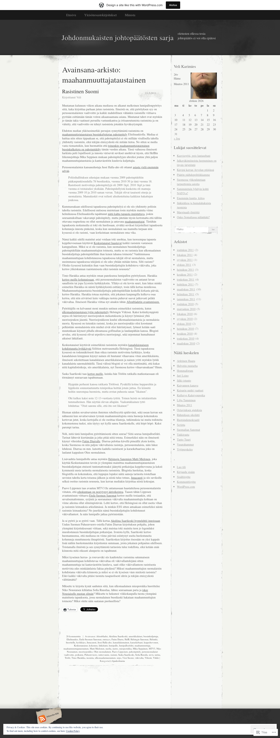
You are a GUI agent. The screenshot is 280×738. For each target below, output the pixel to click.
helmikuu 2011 (185, 294)
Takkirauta (183, 435)
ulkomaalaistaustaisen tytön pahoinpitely (85, 312)
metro (115, 648)
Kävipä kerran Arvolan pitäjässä (195, 170)
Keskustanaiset (81, 645)
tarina (157, 654)
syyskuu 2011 (185, 260)
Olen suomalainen (102, 651)
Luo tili (181, 467)
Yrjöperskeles (185, 449)
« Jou (177, 138)
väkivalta (139, 657)
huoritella (70, 642)
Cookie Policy (73, 730)
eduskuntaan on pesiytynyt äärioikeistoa (100, 492)
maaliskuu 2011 (186, 289)
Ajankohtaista (118, 660)
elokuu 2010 (184, 324)
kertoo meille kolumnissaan (78, 279)
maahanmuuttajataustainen (76, 648)
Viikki (156, 657)
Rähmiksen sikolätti (188, 415)
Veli (78, 97)
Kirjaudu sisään (186, 472)
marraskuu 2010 (186, 309)
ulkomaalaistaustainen (105, 657)
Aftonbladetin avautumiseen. (143, 302)
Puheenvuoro (90, 654)
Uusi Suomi (128, 657)
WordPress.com (186, 487)
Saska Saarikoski (126, 654)
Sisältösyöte (183, 477)
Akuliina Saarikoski (118, 636)
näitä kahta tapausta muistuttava (126, 214)
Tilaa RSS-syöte (48, 719)
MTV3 (152, 648)
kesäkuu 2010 (185, 333)
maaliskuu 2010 (186, 343)
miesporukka (125, 648)
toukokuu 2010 (185, 338)
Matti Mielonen (97, 648)
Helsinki (153, 639)
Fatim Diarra (117, 639)
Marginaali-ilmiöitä (188, 212)
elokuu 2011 (184, 265)
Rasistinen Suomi (80, 91)
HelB (127, 639)
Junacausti (137, 478)
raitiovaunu (103, 654)
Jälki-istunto (184, 380)
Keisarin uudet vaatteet (190, 390)
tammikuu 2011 (186, 299)
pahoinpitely (135, 651)
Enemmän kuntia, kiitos (191, 198)
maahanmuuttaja (142, 645)
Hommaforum (185, 371)
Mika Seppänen (140, 648)
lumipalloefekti (126, 645)
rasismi (113, 654)
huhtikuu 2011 (185, 284)
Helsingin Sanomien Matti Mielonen (129, 459)
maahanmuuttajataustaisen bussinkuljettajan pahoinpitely (94, 134)
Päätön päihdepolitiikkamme (193, 175)
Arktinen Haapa (186, 361)
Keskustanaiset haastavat (108, 243)
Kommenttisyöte (186, 482)
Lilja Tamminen (186, 400)
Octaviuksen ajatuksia (189, 410)
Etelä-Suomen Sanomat (102, 495)
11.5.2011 (150, 93)
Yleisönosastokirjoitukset (100, 15)
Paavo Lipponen (120, 651)
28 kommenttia (73, 636)
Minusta (130, 15)
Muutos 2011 (184, 405)
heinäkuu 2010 (185, 329)
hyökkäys (80, 642)
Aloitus (173, 5)
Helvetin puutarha (187, 366)
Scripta (181, 425)
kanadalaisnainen (121, 642)
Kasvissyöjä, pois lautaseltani (193, 156)
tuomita (90, 657)
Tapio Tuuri (184, 439)
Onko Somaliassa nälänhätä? (193, 217)
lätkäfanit (103, 645)
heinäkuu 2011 (185, 270)
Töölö (67, 657)
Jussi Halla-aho (105, 642)
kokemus (93, 645)
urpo (119, 657)
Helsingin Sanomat (139, 639)
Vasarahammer (185, 444)
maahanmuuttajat (135, 221)
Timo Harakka (78, 657)
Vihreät (148, 657)
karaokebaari (136, 642)
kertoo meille (95, 374)
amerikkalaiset (135, 636)
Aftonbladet (102, 636)
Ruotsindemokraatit (188, 420)
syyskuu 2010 (185, 319)
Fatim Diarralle (91, 441)
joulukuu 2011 (185, 250)
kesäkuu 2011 (185, 274)
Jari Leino (183, 376)
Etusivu (71, 15)
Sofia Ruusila (141, 654)
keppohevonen (151, 642)
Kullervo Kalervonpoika (191, 395)
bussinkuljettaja (150, 636)
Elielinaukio (72, 639)
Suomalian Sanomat (188, 430)
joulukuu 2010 (185, 304)
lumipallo (113, 645)
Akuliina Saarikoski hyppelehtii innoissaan (135, 521)
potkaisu (79, 654)
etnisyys (106, 639)
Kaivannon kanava (187, 385)
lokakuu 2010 (185, 314)
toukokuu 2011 (185, 279)
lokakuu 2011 (185, 255)
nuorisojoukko (86, 651)
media (108, 648)
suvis (151, 654)
